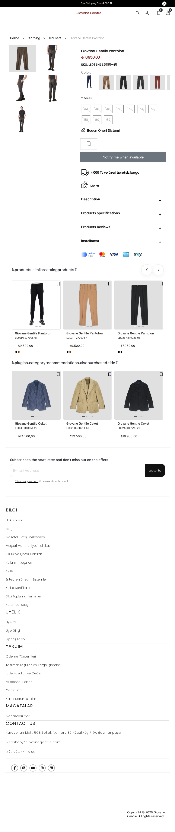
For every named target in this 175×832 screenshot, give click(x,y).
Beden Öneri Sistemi (103, 130)
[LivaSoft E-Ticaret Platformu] (117, 814)
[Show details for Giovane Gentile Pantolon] (36, 305)
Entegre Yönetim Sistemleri (27, 579)
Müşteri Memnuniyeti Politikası (28, 545)
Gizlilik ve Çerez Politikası (24, 554)
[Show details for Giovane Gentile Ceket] (36, 395)
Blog (9, 528)
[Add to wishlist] (58, 283)
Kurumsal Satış (17, 604)
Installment (90, 241)
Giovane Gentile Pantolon (33, 333)
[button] (32, 326)
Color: (86, 72)
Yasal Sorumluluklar (21, 698)
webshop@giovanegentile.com (33, 742)
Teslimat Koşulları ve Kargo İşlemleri (33, 665)
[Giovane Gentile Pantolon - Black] (16, 352)
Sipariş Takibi (15, 639)
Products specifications (100, 213)
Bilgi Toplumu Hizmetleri (24, 596)
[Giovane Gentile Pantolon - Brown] (19, 352)
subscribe (155, 470)
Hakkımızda (14, 520)
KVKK (9, 571)
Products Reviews (95, 227)
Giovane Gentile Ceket (31, 424)
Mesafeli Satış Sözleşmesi (25, 537)
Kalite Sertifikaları (18, 587)
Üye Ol (11, 622)
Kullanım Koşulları (19, 562)
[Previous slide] (146, 270)
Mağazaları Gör (17, 716)
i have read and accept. (42, 481)
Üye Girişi (13, 630)
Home (14, 38)
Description (90, 199)
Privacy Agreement (26, 481)
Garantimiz (14, 690)
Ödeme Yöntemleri (21, 656)
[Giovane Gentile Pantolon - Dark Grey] (121, 352)
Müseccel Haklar (19, 682)
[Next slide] (158, 270)
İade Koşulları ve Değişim (25, 673)
